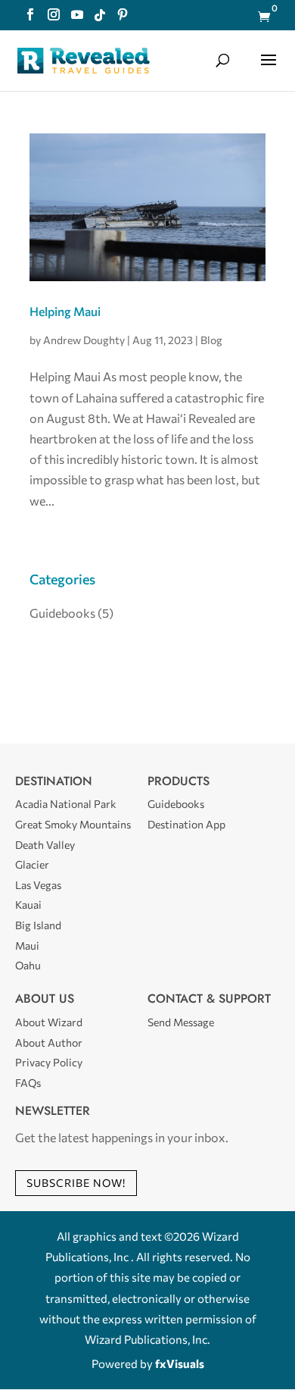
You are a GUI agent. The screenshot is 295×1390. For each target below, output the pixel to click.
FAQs (28, 1082)
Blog (211, 339)
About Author (48, 1042)
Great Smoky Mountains (73, 824)
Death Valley (45, 844)
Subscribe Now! (76, 1182)
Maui (27, 945)
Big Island (38, 925)
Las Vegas (38, 884)
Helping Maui (65, 311)
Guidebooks (62, 613)
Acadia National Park (65, 803)
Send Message (181, 1022)
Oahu (28, 965)
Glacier (32, 864)
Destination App (186, 824)
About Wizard (48, 1022)
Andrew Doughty (84, 339)
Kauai (28, 904)
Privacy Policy (48, 1062)
